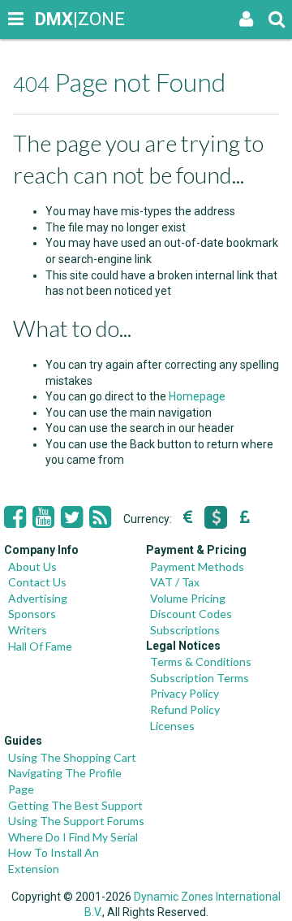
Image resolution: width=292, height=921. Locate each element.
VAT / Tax (175, 582)
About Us (32, 566)
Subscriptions (185, 630)
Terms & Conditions (200, 661)
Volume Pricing (187, 598)
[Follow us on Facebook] (15, 517)
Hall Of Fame (40, 646)
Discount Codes (191, 613)
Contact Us (37, 582)
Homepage (197, 396)
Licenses (172, 726)
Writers (27, 630)
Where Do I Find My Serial (73, 837)
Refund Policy (185, 709)
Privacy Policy (184, 693)
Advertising (37, 598)
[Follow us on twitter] (72, 517)
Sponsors (32, 613)
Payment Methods (197, 566)
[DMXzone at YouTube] (43, 517)
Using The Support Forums (76, 821)
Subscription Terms (199, 678)
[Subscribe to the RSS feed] (100, 517)
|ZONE (50, 19)
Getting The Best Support (75, 805)
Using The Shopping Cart (72, 757)
